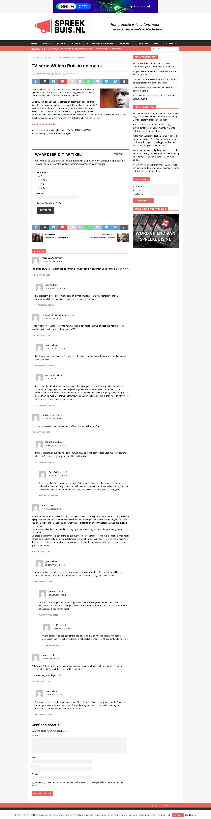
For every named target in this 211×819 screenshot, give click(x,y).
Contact (171, 43)
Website (35, 774)
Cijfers (74, 43)
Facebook (155, 805)
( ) (84, 49)
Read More (190, 814)
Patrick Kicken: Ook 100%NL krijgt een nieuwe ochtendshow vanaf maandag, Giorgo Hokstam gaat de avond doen (156, 116)
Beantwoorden (42, 275)
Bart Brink (50, 375)
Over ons (125, 43)
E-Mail (34, 765)
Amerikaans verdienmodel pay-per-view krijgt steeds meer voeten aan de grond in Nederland (155, 142)
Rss (178, 805)
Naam (34, 757)
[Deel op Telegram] (106, 81)
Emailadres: (138, 194)
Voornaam (137, 186)
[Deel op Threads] (124, 81)
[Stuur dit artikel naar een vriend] (71, 81)
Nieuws (47, 43)
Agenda (61, 43)
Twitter (168, 805)
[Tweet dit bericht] (44, 81)
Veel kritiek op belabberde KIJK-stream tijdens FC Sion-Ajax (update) (156, 156)
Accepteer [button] (178, 815)
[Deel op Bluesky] (115, 81)
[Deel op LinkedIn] (53, 81)
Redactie (57, 73)
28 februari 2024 (43, 73)
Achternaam (138, 190)
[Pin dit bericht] (62, 81)
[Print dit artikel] (80, 81)
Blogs (157, 43)
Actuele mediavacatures (100, 43)
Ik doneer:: (42, 172)
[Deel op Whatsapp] (88, 81)
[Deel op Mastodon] (97, 81)
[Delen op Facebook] (36, 81)
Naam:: (40, 193)
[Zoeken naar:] (165, 48)
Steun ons (142, 43)
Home (34, 43)
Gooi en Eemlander (46, 124)
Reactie (35, 735)
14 (78, 73)
